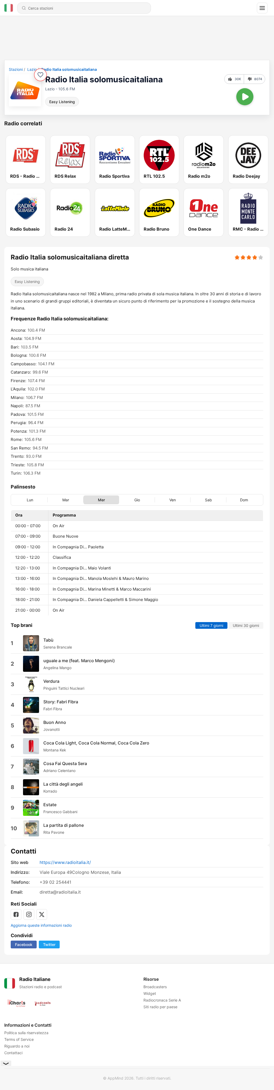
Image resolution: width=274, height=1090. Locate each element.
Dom (244, 500)
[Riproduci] (244, 96)
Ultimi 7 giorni (211, 625)
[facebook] (16, 914)
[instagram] (29, 914)
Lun (30, 500)
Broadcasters (155, 986)
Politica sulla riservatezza (26, 1032)
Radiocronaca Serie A (162, 1000)
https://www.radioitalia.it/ (65, 862)
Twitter (49, 944)
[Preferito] (40, 74)
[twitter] (41, 914)
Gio (137, 500)
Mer (101, 500)
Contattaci (13, 1052)
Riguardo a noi (16, 1046)
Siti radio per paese (160, 1006)
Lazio (32, 69)
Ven (172, 500)
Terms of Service (19, 1039)
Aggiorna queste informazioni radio (41, 925)
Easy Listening (62, 101)
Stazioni (16, 69)
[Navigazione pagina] (262, 8)
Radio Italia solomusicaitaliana (69, 69)
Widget (149, 993)
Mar (65, 500)
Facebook (23, 944)
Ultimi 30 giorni (246, 625)
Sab (208, 500)
